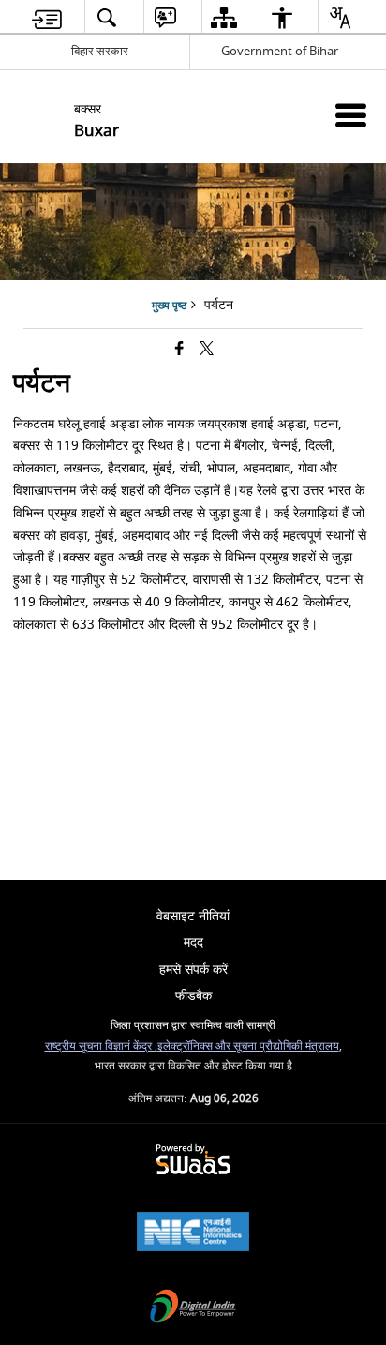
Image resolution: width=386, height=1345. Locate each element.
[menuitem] (46, 17)
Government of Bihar (279, 51)
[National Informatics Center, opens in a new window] (193, 1234)
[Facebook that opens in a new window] (179, 350)
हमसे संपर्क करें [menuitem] (193, 969)
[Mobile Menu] (350, 114)
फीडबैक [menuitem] (193, 996)
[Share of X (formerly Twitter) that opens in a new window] (206, 350)
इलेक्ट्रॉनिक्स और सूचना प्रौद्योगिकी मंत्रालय (248, 1046)
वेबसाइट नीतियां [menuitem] (193, 916)
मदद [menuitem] (193, 942)
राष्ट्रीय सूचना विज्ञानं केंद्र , (101, 1046)
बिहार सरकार (99, 51)
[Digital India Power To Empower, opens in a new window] (193, 1308)
